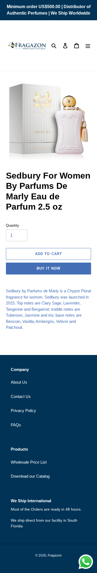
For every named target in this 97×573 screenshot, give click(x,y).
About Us (19, 382)
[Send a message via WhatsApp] (85, 561)
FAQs (16, 425)
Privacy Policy (23, 410)
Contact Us (21, 396)
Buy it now (48, 268)
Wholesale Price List (29, 462)
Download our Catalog (30, 476)
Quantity (12, 225)
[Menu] (87, 45)
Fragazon (55, 555)
